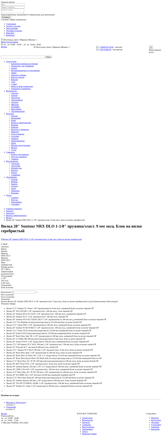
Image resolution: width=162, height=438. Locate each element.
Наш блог (10, 33)
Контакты (10, 35)
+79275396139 (105, 50)
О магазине (11, 24)
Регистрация (12, 42)
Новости (155, 418)
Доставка (155, 422)
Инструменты (88, 427)
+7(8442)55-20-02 (106, 47)
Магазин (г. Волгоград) (16, 402)
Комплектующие (89, 434)
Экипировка (87, 429)
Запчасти (86, 422)
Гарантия (155, 427)
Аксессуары (87, 418)
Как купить (156, 420)
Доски (85, 431)
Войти (4, 42)
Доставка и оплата (14, 31)
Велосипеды (87, 420)
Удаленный (11, 407)
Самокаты (86, 425)
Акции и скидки (13, 26)
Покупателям (12, 28)
